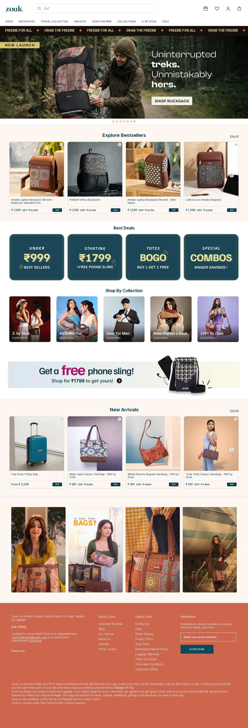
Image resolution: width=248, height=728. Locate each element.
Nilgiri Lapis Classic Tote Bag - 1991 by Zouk (92, 476)
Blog (101, 629)
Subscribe (197, 649)
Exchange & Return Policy (151, 649)
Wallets (80, 21)
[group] (124, 77)
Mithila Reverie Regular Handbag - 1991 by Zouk (153, 476)
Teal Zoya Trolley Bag (24, 474)
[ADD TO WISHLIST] (61, 144)
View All (234, 136)
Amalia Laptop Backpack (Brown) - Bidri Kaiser (152, 201)
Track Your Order (146, 659)
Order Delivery (144, 634)
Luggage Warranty (147, 654)
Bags (9, 21)
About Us (104, 639)
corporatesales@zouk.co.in (29, 637)
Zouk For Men (102, 21)
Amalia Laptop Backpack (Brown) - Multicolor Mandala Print (32, 201)
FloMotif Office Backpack (84, 199)
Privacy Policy (144, 639)
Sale (165, 21)
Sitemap (104, 644)
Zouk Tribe (142, 644)
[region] (124, 80)
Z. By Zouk (149, 21)
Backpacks (27, 21)
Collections (126, 21)
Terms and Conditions (149, 664)
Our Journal (106, 634)
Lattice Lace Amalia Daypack (203, 199)
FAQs (138, 629)
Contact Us (142, 623)
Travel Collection (54, 21)
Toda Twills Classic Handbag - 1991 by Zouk (209, 476)
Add (57, 210)
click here (35, 640)
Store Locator (107, 649)
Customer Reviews (110, 623)
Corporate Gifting (146, 669)
